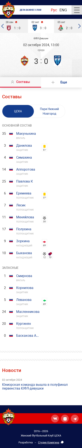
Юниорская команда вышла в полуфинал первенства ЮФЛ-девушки (35, 386)
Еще (63, 82)
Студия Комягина (48, 442)
